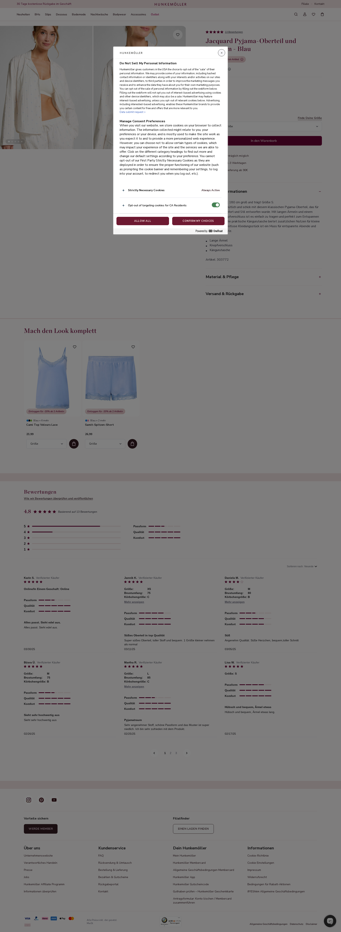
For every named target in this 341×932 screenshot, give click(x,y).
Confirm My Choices (198, 221)
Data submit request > (133, 112)
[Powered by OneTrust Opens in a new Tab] (210, 231)
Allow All (142, 221)
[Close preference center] (221, 53)
